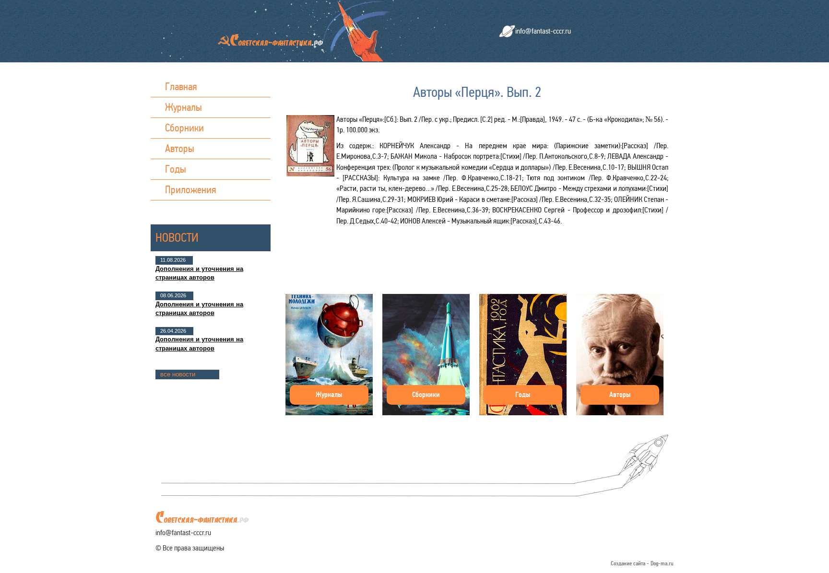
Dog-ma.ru (662, 563)
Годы (175, 169)
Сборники (184, 127)
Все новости (177, 374)
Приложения (190, 189)
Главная (181, 86)
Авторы (179, 148)
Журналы (183, 107)
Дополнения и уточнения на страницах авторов (199, 273)
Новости (177, 237)
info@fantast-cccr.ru (543, 30)
